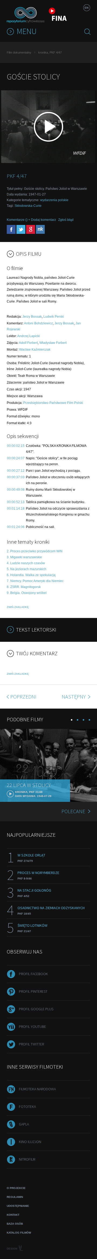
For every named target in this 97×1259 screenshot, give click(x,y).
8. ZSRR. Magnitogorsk (24, 587)
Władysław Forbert (53, 343)
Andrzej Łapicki (28, 336)
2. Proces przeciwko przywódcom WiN (35, 551)
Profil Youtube (32, 1026)
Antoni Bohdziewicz (38, 323)
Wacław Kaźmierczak (34, 349)
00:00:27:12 (16, 471)
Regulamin (15, 1196)
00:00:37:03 (16, 477)
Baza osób (15, 1223)
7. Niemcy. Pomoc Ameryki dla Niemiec (35, 581)
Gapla (24, 1124)
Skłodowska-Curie (28, 206)
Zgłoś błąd (66, 220)
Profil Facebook (33, 973)
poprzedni (23, 696)
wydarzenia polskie (54, 200)
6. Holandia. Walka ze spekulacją (31, 575)
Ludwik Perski (53, 316)
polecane (73, 811)
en (86, 7)
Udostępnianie (18, 1205)
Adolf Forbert (28, 343)
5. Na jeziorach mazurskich (26, 569)
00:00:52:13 (16, 502)
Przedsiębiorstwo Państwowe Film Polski (53, 403)
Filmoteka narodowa (37, 1089)
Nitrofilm (27, 1159)
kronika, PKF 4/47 (50, 52)
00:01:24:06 (16, 527)
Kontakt (13, 1214)
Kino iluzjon (30, 1141)
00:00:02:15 (16, 446)
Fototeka (27, 1106)
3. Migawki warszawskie (24, 557)
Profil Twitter (31, 1044)
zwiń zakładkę (18, 607)
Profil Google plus (36, 1008)
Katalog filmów (19, 1232)
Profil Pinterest (33, 991)
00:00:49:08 (16, 489)
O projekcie (16, 1188)
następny (74, 696)
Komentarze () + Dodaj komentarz (31, 220)
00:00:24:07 (16, 458)
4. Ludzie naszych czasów (26, 563)
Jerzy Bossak (32, 316)
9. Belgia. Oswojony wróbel (27, 593)
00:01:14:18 (16, 508)
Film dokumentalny (19, 52)
